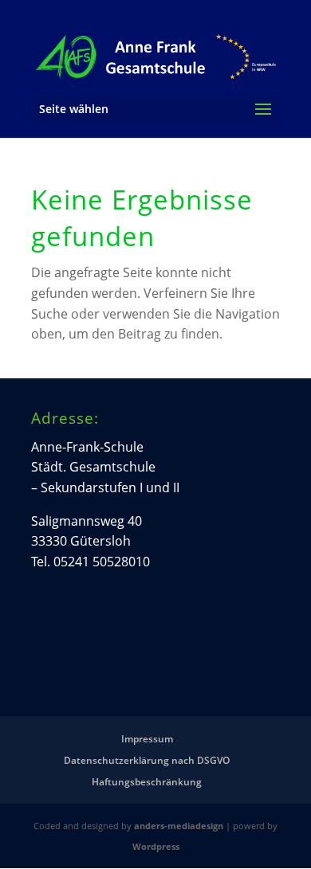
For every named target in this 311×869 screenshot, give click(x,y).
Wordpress (155, 846)
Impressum (147, 739)
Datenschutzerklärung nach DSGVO (147, 760)
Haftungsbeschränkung (147, 782)
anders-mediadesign (178, 826)
